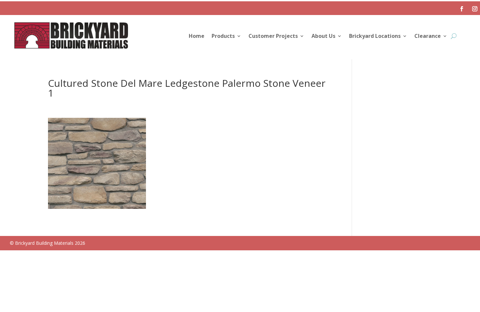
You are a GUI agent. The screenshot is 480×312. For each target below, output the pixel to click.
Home (196, 36)
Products (223, 36)
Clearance (427, 36)
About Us (323, 36)
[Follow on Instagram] (475, 9)
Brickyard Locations (375, 36)
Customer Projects (273, 36)
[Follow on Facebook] (461, 9)
